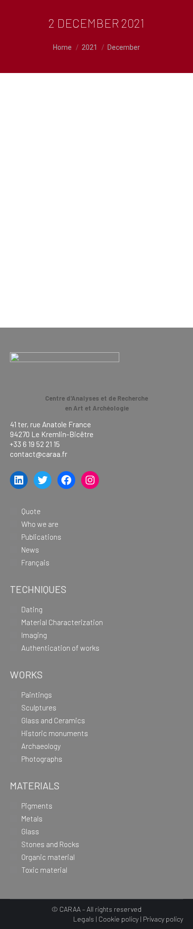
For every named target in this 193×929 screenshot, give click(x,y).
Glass (30, 831)
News (30, 549)
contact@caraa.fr (38, 453)
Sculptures (38, 707)
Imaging (34, 635)
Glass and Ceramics (53, 720)
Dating (32, 609)
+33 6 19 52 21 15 (35, 444)
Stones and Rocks (50, 844)
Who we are (39, 524)
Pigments (61, 127)
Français (35, 562)
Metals (32, 818)
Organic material (48, 857)
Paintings (36, 694)
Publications (41, 536)
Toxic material (44, 869)
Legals (83, 919)
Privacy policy (163, 919)
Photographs (41, 758)
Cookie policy (118, 919)
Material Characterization (62, 622)
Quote (31, 511)
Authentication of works (60, 647)
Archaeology (41, 746)
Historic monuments (54, 733)
